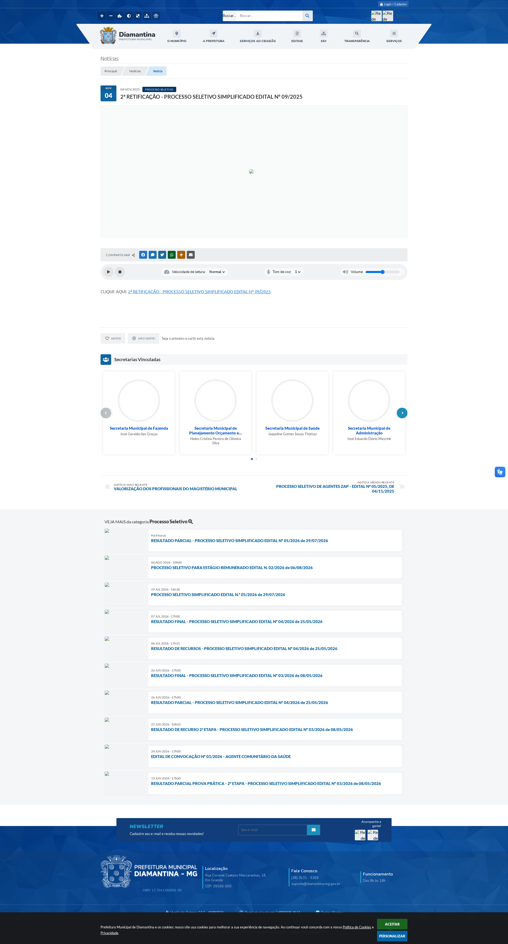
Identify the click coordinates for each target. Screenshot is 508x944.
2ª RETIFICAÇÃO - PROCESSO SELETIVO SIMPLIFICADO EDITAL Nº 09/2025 (199, 291)
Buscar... (229, 15)
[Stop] (120, 272)
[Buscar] (307, 16)
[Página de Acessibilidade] (156, 16)
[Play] (108, 272)
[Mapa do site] (147, 16)
